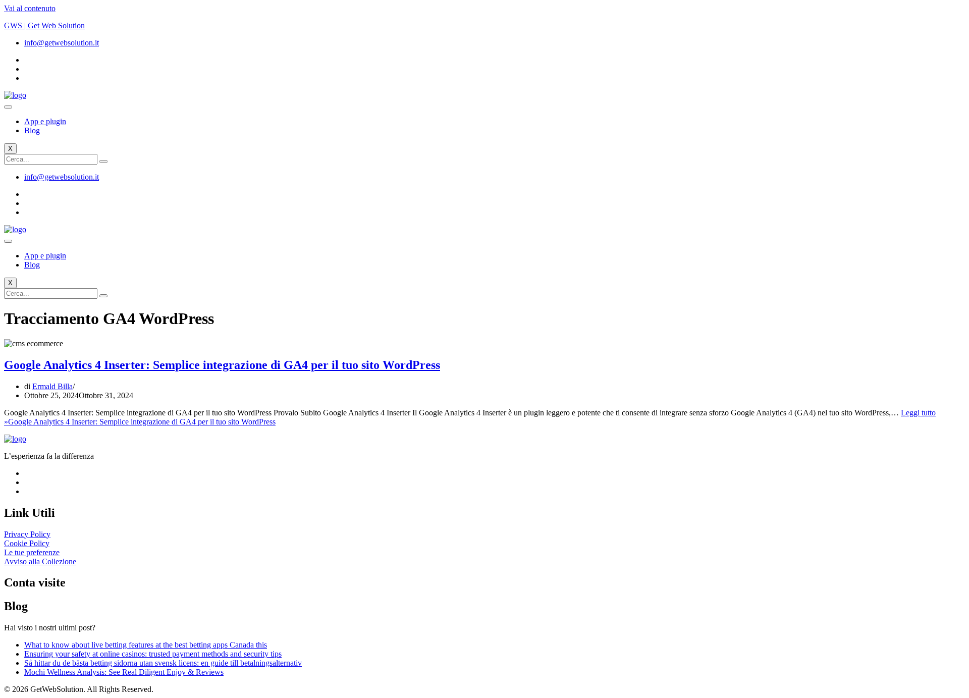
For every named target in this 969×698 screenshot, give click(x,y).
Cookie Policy (26, 543)
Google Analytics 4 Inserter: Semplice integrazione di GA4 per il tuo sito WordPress (222, 364)
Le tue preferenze (32, 552)
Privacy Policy (27, 534)
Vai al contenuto (30, 8)
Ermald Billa (52, 386)
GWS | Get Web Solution (44, 25)
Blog (32, 130)
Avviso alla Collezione (40, 561)
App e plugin (45, 121)
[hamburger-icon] (8, 107)
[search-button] (103, 161)
